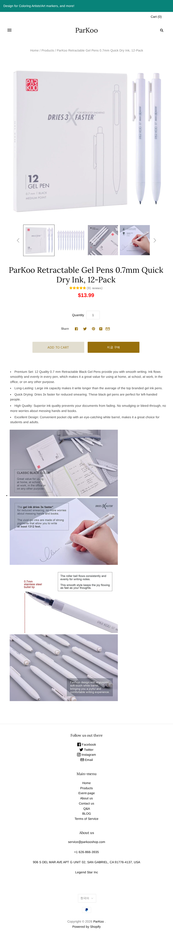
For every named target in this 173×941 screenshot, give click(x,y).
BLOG (86, 813)
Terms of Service (86, 818)
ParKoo (98, 921)
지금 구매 (113, 347)
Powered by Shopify (86, 926)
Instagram (88, 754)
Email (88, 760)
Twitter (88, 749)
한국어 (84, 898)
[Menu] (9, 30)
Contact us (86, 803)
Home (34, 50)
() (156, 16)
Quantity (78, 315)
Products (47, 50)
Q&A (86, 808)
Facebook (88, 744)
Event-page (86, 793)
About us (86, 798)
